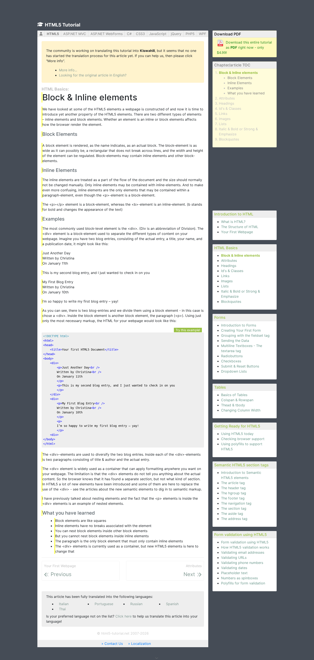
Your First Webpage (237, 232)
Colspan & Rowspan (237, 400)
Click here (123, 616)
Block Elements (239, 78)
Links (223, 113)
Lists (222, 124)
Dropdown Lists (234, 371)
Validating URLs (234, 557)
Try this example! (188, 330)
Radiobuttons (232, 356)
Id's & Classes (230, 108)
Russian (136, 604)
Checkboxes (231, 361)
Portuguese (104, 604)
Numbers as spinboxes (239, 578)
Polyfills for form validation (243, 583)
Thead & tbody (233, 405)
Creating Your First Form (241, 330)
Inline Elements (239, 83)
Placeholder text (234, 573)
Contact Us (113, 643)
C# (129, 34)
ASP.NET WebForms (107, 34)
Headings (226, 103)
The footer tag (233, 498)
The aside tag (232, 513)
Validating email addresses (242, 552)
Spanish (172, 604)
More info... (68, 70)
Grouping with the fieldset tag (245, 335)
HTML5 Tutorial (62, 25)
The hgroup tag (233, 493)
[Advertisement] (245, 178)
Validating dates (234, 568)
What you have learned (246, 93)
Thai (62, 609)
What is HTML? (233, 222)
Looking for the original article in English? (92, 75)
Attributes (227, 98)
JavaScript (157, 34)
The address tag (234, 519)
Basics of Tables (234, 395)
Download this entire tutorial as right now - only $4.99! (244, 47)
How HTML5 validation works (245, 547)
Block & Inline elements (238, 72)
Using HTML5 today (237, 434)
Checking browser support (242, 439)
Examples (235, 88)
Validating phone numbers (242, 562)
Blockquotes (229, 139)
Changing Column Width (240, 410)
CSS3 (140, 34)
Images (224, 119)
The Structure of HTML (239, 227)
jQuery (176, 34)
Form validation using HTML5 (245, 542)
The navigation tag (236, 503)
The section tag (233, 508)
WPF (202, 34)
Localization (141, 643)
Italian (64, 604)
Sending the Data (235, 340)
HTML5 (53, 34)
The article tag (233, 483)
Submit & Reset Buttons (240, 366)
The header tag (233, 488)
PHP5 (190, 34)
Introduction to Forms (238, 325)
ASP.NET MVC (74, 34)
